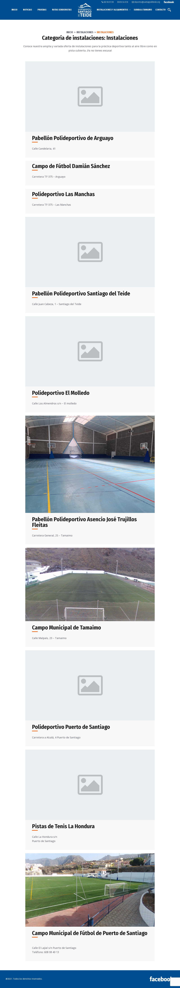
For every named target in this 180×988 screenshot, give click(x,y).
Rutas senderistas (62, 9)
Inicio (14, 9)
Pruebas (42, 9)
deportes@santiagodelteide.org (147, 2)
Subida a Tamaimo (143, 9)
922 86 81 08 (108, 2)
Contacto (160, 9)
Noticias (27, 9)
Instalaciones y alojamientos (112, 9)
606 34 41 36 (123, 2)
